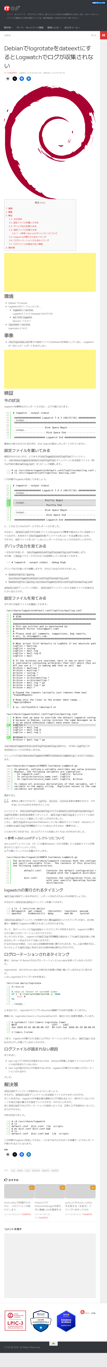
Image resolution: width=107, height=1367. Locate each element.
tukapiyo (12, 72)
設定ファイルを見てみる (23, 229)
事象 (9, 211)
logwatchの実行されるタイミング (27, 236)
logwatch (45, 1170)
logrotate (35, 1170)
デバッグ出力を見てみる (22, 226)
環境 (9, 208)
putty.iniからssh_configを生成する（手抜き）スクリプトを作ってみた (78, 1206)
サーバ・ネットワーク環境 (30, 27)
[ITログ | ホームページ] (12, 8)
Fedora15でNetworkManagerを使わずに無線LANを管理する (48, 1206)
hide (42, 202)
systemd (55, 1170)
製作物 (7, 27)
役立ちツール (71, 27)
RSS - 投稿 (89, 1313)
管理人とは (53, 27)
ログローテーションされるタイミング (29, 240)
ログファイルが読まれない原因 (26, 243)
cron (13, 1170)
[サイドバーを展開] (103, 35)
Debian (20, 1170)
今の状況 (15, 218)
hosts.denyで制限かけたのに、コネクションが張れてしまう (17, 1206)
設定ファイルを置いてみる (23, 222)
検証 (9, 215)
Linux (7, 35)
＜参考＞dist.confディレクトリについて (35, 233)
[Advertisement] (50, 272)
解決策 (10, 247)
